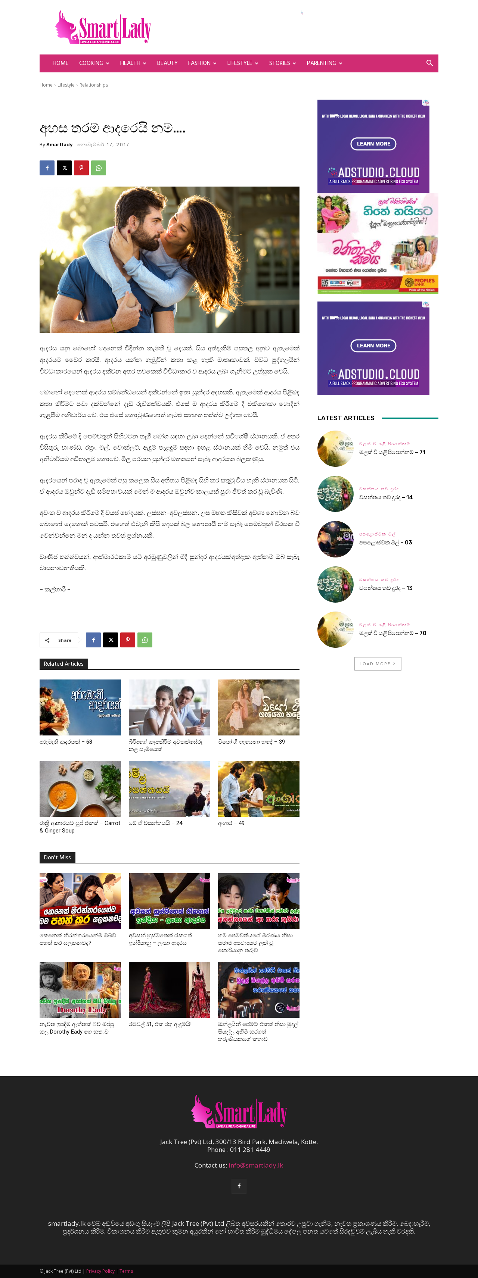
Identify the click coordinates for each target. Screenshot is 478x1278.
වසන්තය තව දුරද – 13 (386, 588)
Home (61, 63)
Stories (279, 63)
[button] (429, 63)
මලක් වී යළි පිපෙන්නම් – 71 (392, 452)
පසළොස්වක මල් (377, 534)
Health (130, 63)
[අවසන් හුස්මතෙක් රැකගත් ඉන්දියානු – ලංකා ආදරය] (169, 901)
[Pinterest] (81, 167)
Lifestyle (239, 63)
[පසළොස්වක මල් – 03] (335, 539)
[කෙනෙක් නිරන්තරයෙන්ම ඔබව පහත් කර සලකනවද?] (80, 901)
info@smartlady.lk (256, 1165)
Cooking (91, 63)
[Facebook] (47, 167)
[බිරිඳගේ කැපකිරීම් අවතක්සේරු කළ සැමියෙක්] (169, 707)
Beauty (167, 63)
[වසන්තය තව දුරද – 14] (335, 494)
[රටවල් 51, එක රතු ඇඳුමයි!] (169, 990)
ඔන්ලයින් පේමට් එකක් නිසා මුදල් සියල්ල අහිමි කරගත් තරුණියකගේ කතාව (258, 1032)
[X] (64, 167)
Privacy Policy (100, 1271)
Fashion (199, 63)
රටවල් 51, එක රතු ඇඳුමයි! (160, 1024)
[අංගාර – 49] (258, 789)
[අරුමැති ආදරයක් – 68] (80, 707)
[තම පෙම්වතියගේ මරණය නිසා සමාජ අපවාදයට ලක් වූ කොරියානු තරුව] (258, 901)
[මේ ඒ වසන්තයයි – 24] (169, 789)
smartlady (59, 144)
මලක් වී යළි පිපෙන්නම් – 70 (392, 633)
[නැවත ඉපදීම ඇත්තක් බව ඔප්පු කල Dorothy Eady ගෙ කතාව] (80, 990)
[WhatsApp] (98, 167)
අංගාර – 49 (231, 823)
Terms (126, 1271)
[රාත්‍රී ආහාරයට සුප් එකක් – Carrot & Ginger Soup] (80, 789)
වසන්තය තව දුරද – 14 (386, 497)
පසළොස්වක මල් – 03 (385, 542)
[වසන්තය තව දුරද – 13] (335, 584)
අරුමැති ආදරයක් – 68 (66, 741)
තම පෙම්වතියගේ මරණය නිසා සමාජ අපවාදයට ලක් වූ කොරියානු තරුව (255, 943)
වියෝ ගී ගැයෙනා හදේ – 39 (251, 741)
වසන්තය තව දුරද (379, 489)
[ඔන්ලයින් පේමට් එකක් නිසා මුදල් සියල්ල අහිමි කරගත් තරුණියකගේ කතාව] (258, 990)
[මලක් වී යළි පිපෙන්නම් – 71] (335, 449)
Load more (375, 663)
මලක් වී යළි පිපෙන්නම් (384, 444)
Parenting (321, 63)
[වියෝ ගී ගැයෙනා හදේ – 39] (258, 707)
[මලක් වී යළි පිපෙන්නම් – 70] (335, 630)
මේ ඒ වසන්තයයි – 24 (155, 823)
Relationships (94, 85)
